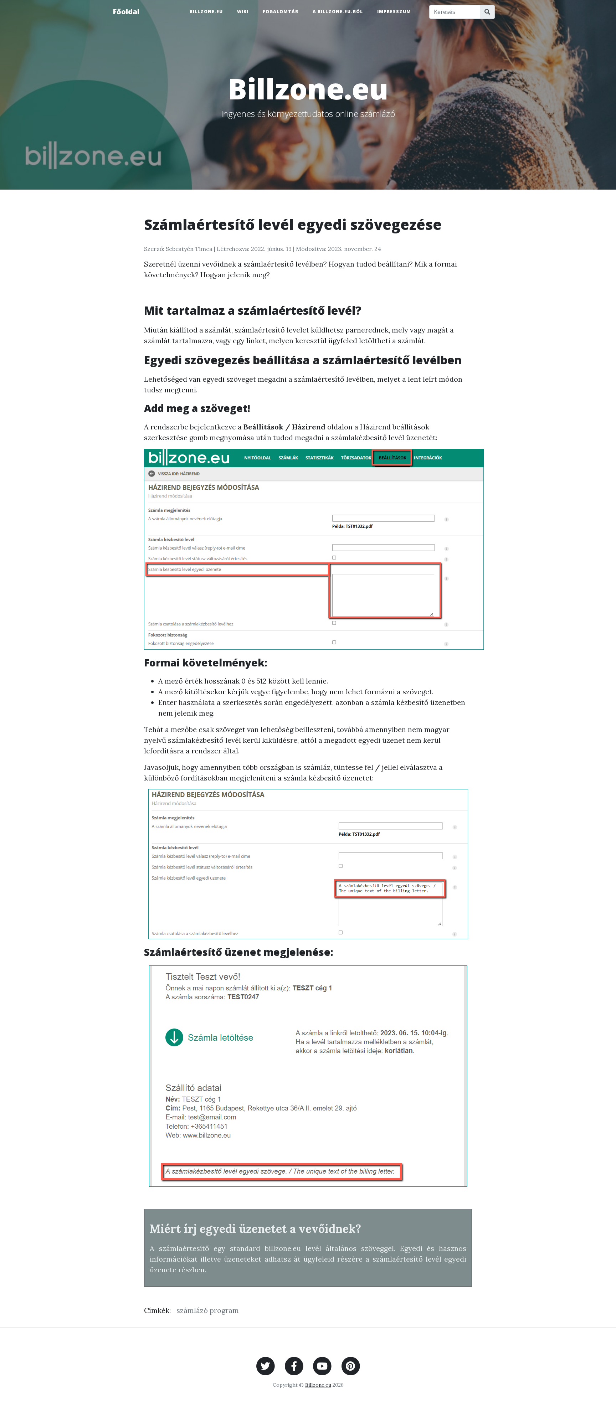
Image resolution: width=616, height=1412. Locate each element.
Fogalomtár (280, 12)
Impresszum (394, 12)
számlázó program (207, 1310)
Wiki (242, 12)
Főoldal (126, 11)
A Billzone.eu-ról (338, 12)
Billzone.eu (206, 12)
